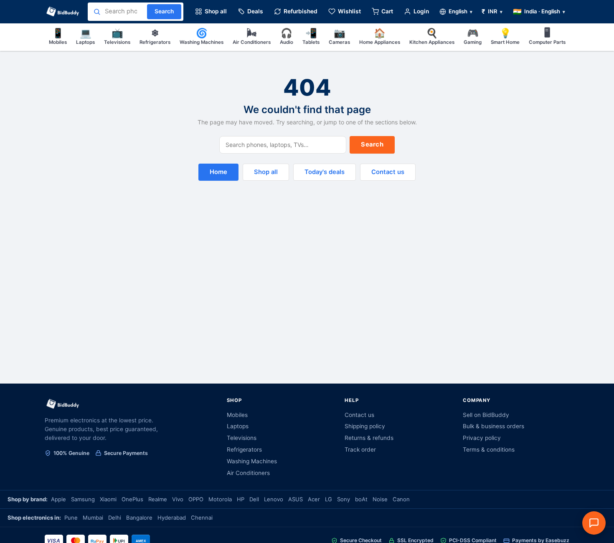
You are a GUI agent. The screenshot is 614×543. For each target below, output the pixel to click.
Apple (58, 499)
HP (240, 499)
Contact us (387, 172)
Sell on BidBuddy (486, 415)
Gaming (473, 36)
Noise (380, 499)
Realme (157, 499)
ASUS (295, 499)
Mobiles (58, 36)
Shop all (266, 172)
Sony (343, 499)
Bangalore (139, 517)
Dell (254, 499)
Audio (286, 36)
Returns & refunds (369, 437)
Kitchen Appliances (431, 36)
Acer (314, 499)
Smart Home (505, 36)
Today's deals (324, 172)
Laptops (85, 36)
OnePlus (132, 499)
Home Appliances (379, 36)
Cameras (339, 36)
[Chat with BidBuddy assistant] (594, 523)
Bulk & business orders (493, 426)
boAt (361, 499)
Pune (71, 517)
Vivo (177, 499)
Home (218, 172)
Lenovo (273, 499)
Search (372, 144)
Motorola (220, 499)
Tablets (311, 36)
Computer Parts (547, 36)
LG (328, 499)
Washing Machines (201, 36)
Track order (360, 449)
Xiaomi (108, 499)
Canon (401, 499)
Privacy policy (482, 437)
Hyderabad (171, 517)
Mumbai (93, 517)
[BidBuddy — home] (63, 11)
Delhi (114, 517)
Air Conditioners (252, 36)
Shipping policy (365, 426)
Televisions (117, 36)
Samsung (83, 499)
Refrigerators (155, 36)
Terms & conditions (489, 449)
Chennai (202, 517)
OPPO (195, 499)
